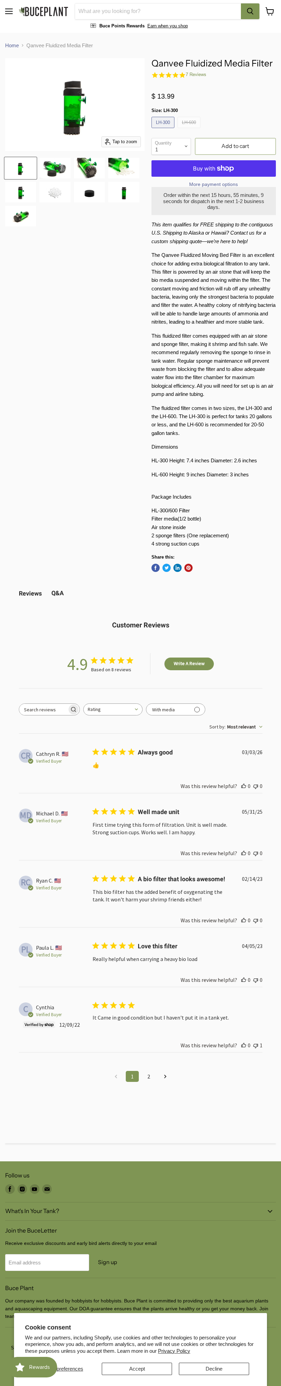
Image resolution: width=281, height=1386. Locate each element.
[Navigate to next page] (165, 1076)
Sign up (107, 1262)
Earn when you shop (167, 25)
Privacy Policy (174, 1351)
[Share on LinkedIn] (177, 568)
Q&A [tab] (57, 593)
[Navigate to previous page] (115, 1076)
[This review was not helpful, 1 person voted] (255, 1045)
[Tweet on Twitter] (166, 568)
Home (12, 45)
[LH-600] (190, 130)
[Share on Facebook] (155, 568)
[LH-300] (163, 130)
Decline (214, 1369)
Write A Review (189, 663)
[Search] (250, 11)
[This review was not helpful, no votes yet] (255, 786)
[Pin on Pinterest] (188, 568)
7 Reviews (196, 74)
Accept (137, 1369)
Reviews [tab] (30, 593)
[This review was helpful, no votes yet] (243, 786)
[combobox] (158, 11)
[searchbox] (43, 709)
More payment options (213, 184)
